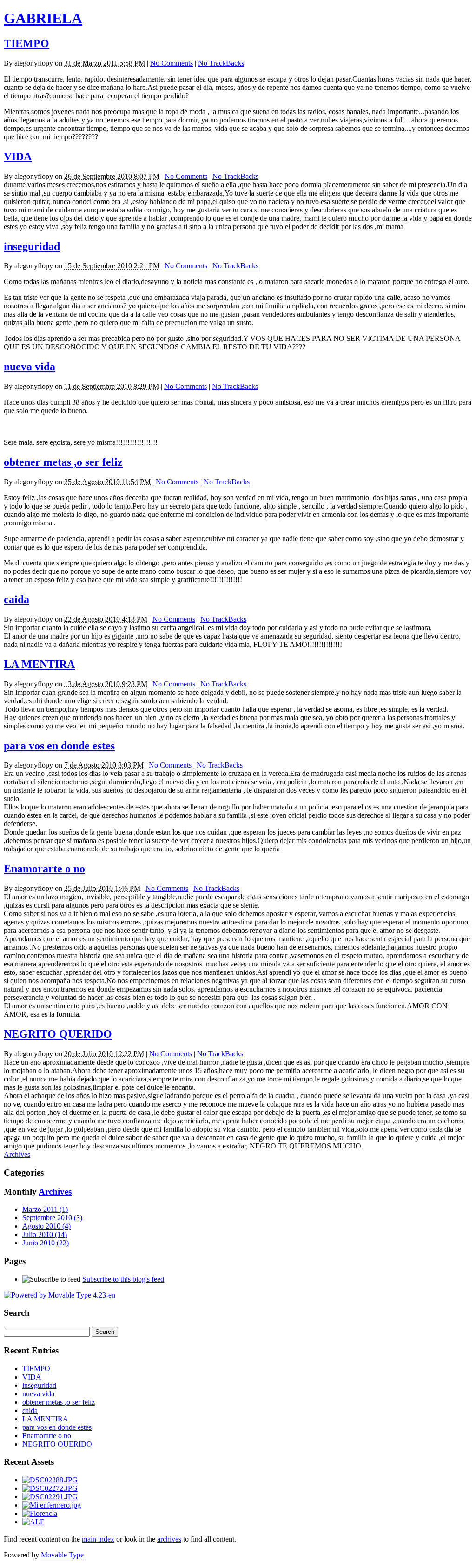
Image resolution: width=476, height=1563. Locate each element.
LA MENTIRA (39, 664)
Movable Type (62, 1555)
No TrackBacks (221, 63)
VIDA (18, 156)
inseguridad (32, 246)
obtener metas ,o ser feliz (63, 462)
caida (16, 599)
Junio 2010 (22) (45, 1243)
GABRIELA (43, 18)
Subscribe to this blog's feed (123, 1279)
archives (169, 1539)
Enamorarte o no (44, 869)
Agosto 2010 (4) (46, 1226)
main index (98, 1539)
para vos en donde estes (59, 746)
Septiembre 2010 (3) (52, 1218)
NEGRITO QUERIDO (58, 1034)
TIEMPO (26, 43)
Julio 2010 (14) (44, 1234)
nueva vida (29, 366)
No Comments (171, 63)
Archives (17, 1154)
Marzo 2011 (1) (45, 1209)
